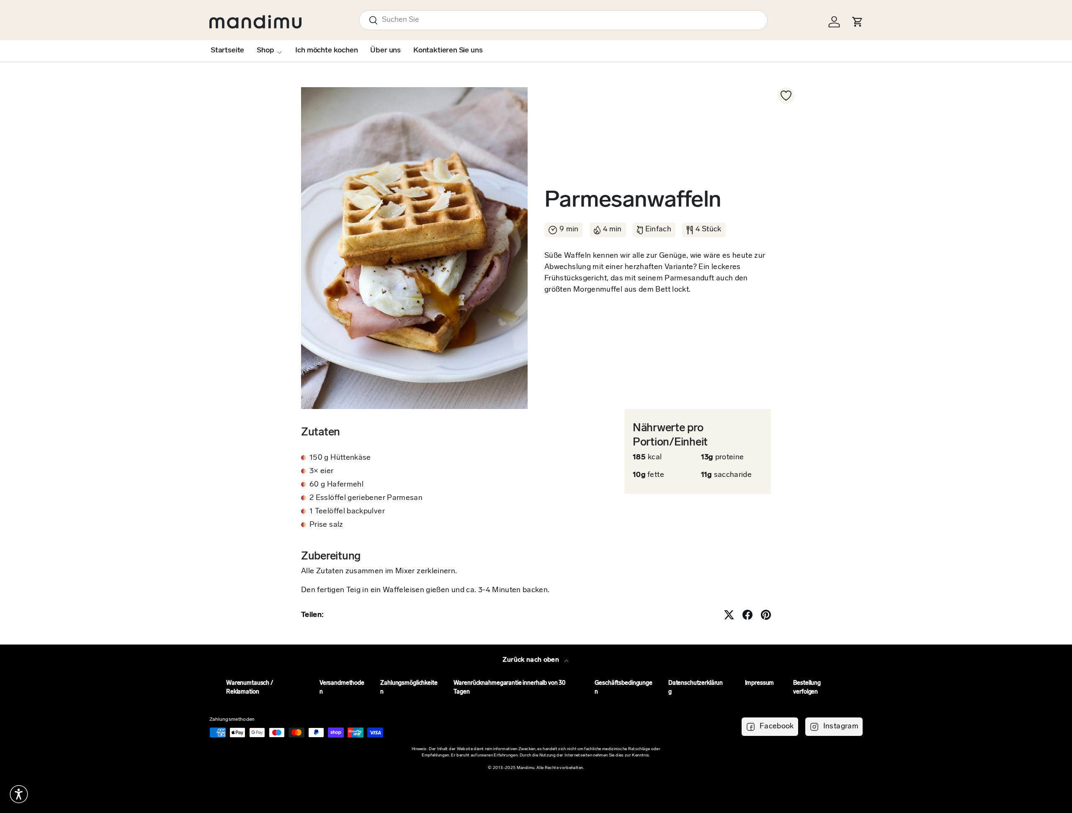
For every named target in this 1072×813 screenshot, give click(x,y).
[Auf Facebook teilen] (747, 615)
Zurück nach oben (531, 660)
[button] (18, 794)
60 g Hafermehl (336, 485)
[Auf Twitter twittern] (729, 615)
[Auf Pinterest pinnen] (766, 615)
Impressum (759, 683)
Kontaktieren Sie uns (447, 50)
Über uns (385, 50)
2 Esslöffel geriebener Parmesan (366, 498)
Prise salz (326, 525)
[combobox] (563, 20)
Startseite (227, 50)
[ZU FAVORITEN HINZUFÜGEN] (786, 95)
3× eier (321, 471)
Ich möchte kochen (326, 50)
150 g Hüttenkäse (340, 458)
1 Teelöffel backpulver (347, 511)
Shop (265, 50)
